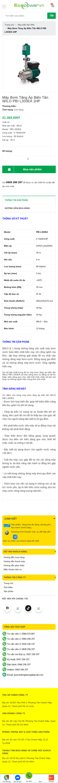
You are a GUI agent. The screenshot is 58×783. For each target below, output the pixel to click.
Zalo (40, 781)
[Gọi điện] (29, 776)
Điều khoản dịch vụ (13, 569)
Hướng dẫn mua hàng (14, 557)
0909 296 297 (14, 182)
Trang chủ (8, 583)
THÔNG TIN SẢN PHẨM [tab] (16, 200)
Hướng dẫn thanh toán (14, 561)
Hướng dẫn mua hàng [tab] (17, 208)
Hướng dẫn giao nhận (14, 565)
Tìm (52, 15)
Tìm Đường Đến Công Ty (6, 782)
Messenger (18, 781)
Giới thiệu (8, 587)
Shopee (51, 781)
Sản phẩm (8, 591)
